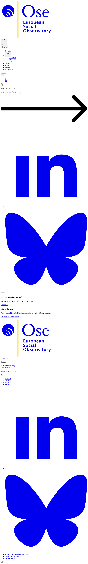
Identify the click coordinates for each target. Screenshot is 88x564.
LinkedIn (13, 313)
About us (8, 379)
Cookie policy (10, 558)
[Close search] (2, 84)
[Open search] (2, 47)
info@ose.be (5, 371)
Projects (8, 382)
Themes (8, 381)
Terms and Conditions (12, 556)
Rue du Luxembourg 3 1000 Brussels (8, 366)
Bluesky (20, 313)
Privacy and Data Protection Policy (17, 554)
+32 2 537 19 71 (16, 371)
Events (7, 384)
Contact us (4, 358)
